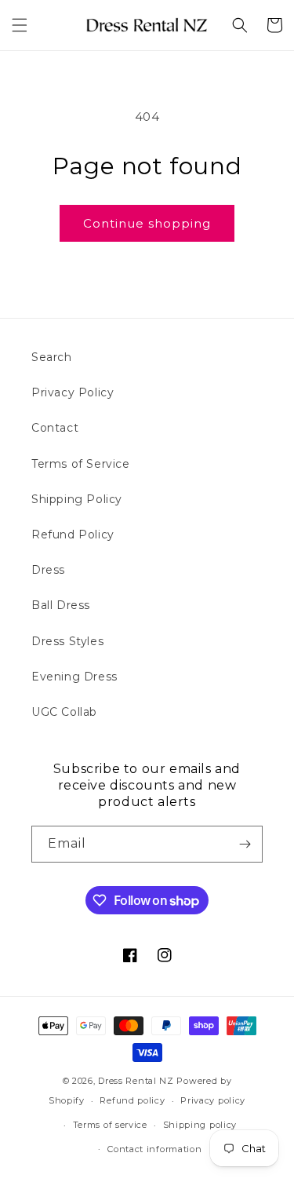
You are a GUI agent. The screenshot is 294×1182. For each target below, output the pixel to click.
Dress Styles (67, 641)
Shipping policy (200, 1124)
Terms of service (110, 1124)
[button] (19, 25)
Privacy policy (212, 1100)
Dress (48, 570)
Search (51, 357)
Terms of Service (80, 464)
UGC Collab (64, 712)
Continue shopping (147, 223)
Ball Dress (60, 605)
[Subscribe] (244, 844)
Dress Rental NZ (136, 1080)
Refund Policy (72, 534)
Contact (54, 428)
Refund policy (132, 1100)
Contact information (154, 1149)
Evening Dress (74, 676)
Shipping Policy (76, 499)
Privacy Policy (72, 392)
